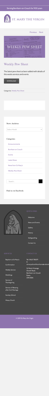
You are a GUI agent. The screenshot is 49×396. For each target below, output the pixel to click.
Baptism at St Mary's (12, 260)
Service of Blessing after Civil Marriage (11, 289)
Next (41, 32)
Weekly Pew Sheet (18, 91)
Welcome (31, 217)
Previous (33, 32)
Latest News (12, 160)
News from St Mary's (15, 165)
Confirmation (10, 265)
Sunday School (10, 295)
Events (10, 155)
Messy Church (10, 300)
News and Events (34, 222)
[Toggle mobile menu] (44, 24)
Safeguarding (32, 238)
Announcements (14, 144)
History (30, 233)
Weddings (8, 275)
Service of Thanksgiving (9, 281)
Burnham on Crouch (15, 149)
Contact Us (32, 243)
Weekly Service (10, 270)
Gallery (30, 228)
